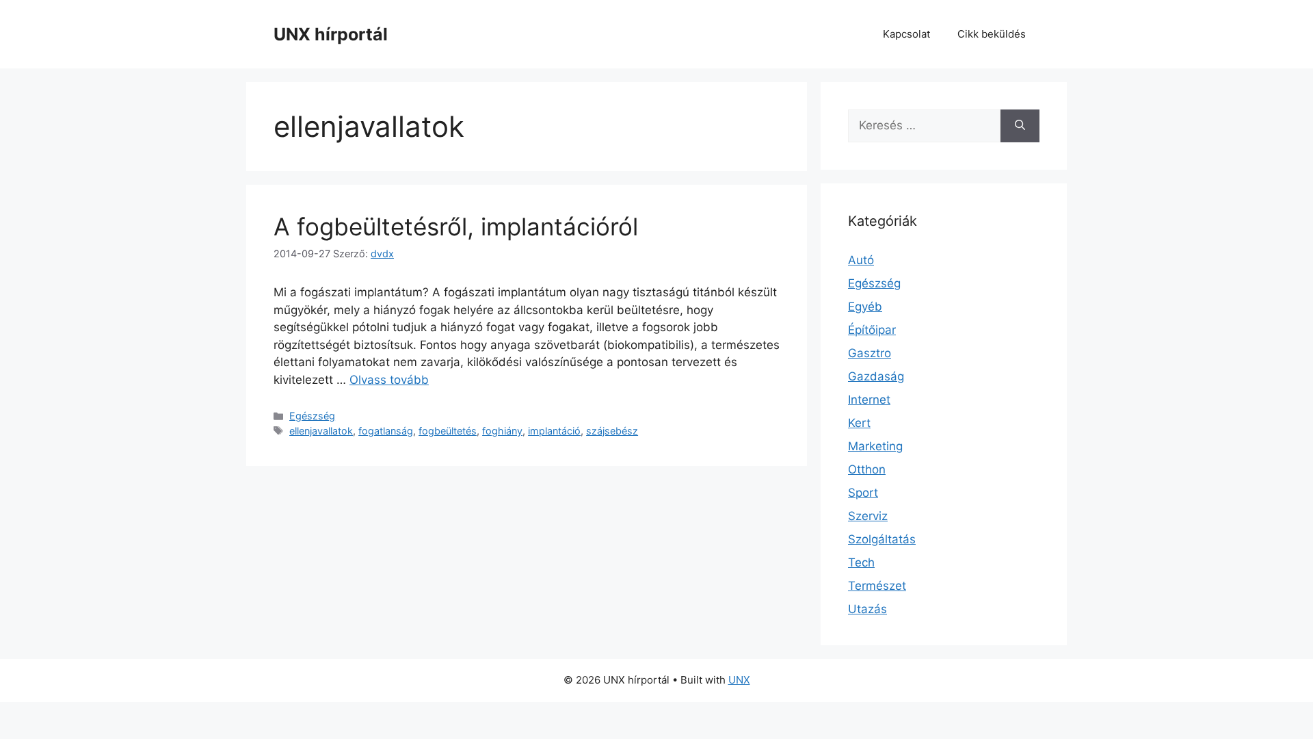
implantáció (554, 431)
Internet (869, 399)
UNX (739, 679)
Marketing (875, 446)
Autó (861, 260)
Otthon (867, 469)
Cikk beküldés (991, 33)
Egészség (312, 416)
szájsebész (612, 431)
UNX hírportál (331, 34)
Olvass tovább (389, 380)
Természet (877, 586)
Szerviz (868, 516)
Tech (861, 562)
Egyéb (865, 306)
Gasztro (869, 353)
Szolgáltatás (882, 539)
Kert (859, 423)
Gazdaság (876, 376)
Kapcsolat (906, 33)
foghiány (502, 431)
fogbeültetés (448, 431)
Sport (863, 493)
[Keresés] (1019, 125)
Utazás (867, 609)
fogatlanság (385, 431)
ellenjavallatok (321, 431)
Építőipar (872, 330)
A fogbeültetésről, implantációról (456, 226)
